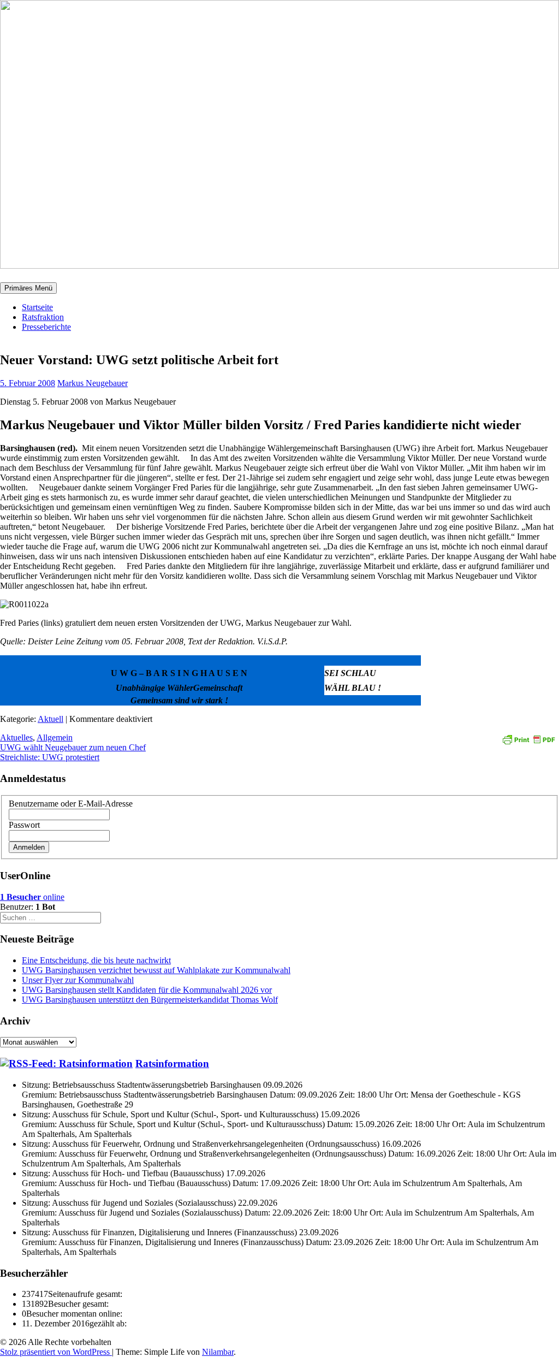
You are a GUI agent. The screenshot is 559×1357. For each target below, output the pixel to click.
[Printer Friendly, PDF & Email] (528, 738)
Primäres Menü (28, 288)
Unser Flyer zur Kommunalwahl (78, 980)
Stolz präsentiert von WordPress (56, 1351)
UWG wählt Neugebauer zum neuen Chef (73, 747)
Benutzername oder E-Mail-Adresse (71, 803)
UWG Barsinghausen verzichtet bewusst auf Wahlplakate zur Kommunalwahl (156, 970)
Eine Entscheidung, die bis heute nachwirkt (96, 960)
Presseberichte (46, 326)
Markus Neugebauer (92, 383)
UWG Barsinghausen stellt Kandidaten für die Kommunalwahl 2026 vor (147, 989)
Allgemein (55, 737)
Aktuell (50, 719)
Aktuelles (16, 737)
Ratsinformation (172, 1063)
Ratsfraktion (43, 317)
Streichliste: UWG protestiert (49, 757)
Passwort (24, 824)
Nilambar (218, 1351)
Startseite (37, 307)
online (32, 897)
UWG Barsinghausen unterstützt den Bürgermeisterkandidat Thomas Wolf (150, 999)
